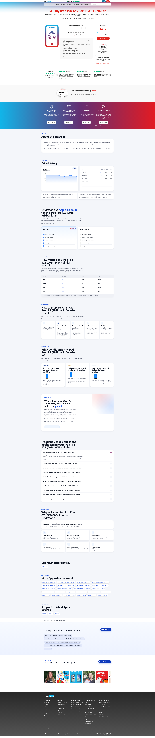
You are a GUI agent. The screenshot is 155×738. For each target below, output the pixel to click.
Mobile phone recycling (76, 711)
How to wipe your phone (90, 714)
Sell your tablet (103, 38)
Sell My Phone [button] (48, 4)
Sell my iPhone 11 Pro (60, 591)
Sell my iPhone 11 (70, 591)
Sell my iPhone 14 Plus (102, 595)
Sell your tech (102, 709)
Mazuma (57, 728)
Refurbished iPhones (76, 704)
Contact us (46, 702)
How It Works (69, 4)
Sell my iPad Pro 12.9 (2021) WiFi (48, 585)
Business (60, 717)
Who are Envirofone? (62, 702)
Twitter (45, 706)
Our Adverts (46, 711)
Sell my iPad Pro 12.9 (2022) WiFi (83, 585)
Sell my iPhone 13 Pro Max (69, 595)
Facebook (46, 704)
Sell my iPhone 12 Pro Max (93, 591)
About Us (86, 4)
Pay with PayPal (88, 723)
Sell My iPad (44, 566)
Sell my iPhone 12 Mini (81, 591)
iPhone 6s (50, 613)
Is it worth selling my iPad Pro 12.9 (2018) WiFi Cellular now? (77, 499)
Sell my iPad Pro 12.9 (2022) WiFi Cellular (66, 585)
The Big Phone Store (63, 728)
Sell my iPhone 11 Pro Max (47, 591)
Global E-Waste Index (104, 717)
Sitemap (87, 717)
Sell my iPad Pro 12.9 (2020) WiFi (83, 582)
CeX (74, 728)
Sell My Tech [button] (63, 4)
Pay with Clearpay (89, 721)
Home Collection (103, 719)
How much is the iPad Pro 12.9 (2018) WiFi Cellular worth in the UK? (77, 463)
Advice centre (88, 704)
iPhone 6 (44, 613)
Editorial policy (88, 712)
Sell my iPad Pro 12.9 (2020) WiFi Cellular (66, 582)
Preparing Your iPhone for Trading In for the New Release (58, 635)
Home (45, 620)
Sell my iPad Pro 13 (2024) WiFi (48, 588)
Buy (104, 1)
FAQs (86, 710)
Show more (48, 649)
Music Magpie (52, 728)
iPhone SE (57, 613)
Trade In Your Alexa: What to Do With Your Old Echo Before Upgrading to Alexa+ (63, 645)
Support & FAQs (61, 714)
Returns (45, 715)
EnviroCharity (76, 4)
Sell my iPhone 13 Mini (56, 595)
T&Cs (59, 710)
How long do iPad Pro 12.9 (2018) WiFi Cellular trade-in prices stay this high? (77, 494)
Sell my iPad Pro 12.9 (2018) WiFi (48, 582)
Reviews (101, 714)
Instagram (46, 709)
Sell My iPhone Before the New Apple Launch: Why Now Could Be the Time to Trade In (64, 638)
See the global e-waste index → (52, 426)
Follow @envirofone (104, 661)
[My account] (100, 1)
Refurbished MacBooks (76, 709)
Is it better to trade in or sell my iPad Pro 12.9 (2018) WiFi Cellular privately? (77, 472)
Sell (108, 1)
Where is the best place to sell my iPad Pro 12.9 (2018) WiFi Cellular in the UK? (77, 481)
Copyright (60, 712)
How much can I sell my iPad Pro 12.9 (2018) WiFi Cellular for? (77, 452)
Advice (81, 4)
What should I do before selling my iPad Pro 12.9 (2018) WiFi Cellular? (77, 485)
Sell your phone (102, 704)
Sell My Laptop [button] (56, 4)
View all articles (105, 629)
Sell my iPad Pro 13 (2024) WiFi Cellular (100, 585)
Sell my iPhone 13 (91, 595)
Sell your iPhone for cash (104, 706)
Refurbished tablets (75, 706)
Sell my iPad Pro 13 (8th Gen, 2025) (64, 588)
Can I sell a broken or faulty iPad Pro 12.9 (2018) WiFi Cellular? (77, 477)
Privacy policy (61, 708)
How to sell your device (104, 702)
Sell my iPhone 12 (46, 595)
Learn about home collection (103, 63)
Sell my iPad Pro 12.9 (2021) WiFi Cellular (100, 582)
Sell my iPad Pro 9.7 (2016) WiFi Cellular (82, 588)
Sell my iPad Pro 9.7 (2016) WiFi (98, 588)
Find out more (51, 122)
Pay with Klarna (88, 719)
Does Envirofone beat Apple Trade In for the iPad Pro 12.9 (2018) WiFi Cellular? (77, 468)
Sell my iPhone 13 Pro (81, 595)
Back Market (70, 728)
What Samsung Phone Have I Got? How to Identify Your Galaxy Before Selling (62, 642)
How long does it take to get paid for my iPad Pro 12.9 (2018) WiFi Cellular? (77, 490)
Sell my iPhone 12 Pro (106, 591)
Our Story (46, 713)
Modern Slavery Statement (64, 734)
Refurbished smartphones (77, 702)
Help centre (87, 702)
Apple (51, 620)
